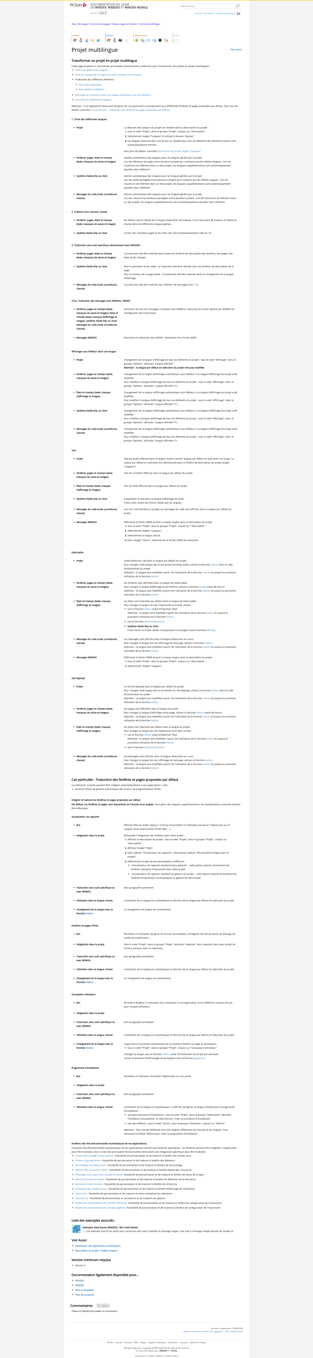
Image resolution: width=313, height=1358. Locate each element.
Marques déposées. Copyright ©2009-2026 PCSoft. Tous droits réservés (156, 1348)
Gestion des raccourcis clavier (91, 1169)
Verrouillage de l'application (90, 1165)
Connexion (208, 13)
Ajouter (105, 1305)
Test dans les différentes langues (93, 99)
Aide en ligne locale (234, 1331)
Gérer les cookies (198, 1342)
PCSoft (110, 1342)
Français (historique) (225, 13)
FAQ (136, 1342)
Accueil (198, 13)
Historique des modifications (91, 1188)
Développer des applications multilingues (98, 1245)
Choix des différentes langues (91, 70)
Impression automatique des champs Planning (100, 1202)
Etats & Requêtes (84, 1290)
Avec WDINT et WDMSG (91, 89)
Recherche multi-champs (89, 1184)
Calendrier (81, 1193)
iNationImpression (154, 621)
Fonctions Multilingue (149, 23)
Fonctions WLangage (99, 23)
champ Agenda (105, 1155)
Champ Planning (84, 1155)
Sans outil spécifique (90, 84)
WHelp (210, 630)
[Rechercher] (237, 6)
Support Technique (156, 1342)
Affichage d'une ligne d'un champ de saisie (98, 1174)
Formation (172, 1342)
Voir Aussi (236, 49)
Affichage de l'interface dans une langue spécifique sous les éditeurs (113, 94)
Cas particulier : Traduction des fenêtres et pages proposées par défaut (130, 109)
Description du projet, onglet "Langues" (179, 151)
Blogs (143, 1342)
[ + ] (84, 1231)
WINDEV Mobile (172, 1356)
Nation (214, 564)
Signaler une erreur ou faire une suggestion (203, 1331)
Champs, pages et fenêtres (124, 23)
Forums (128, 1342)
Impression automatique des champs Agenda (100, 1207)
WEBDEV (79, 1285)
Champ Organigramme (87, 1160)
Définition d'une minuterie (89, 1179)
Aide (74, 23)
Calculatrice (81, 1198)
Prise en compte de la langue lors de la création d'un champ (108, 74)
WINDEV (79, 1280)
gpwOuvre (199, 1058)
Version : (94, 13)
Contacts (184, 1342)
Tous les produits (84, 1294)
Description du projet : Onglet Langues (96, 1250)
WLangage (83, 23)
